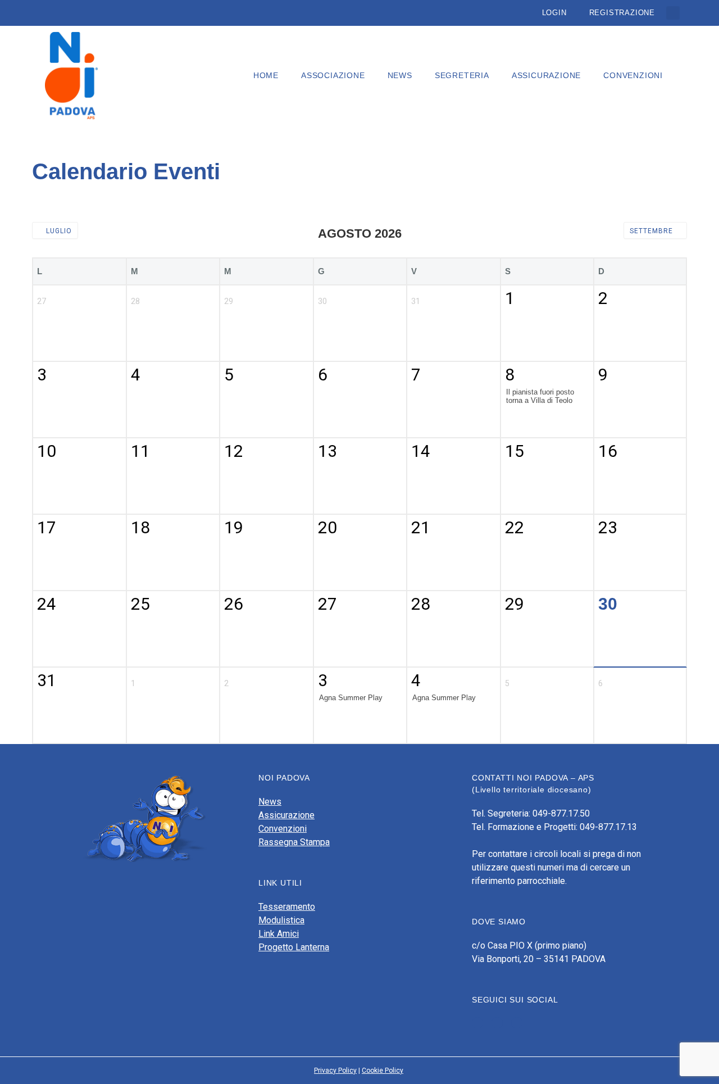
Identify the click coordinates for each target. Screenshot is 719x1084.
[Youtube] (497, 1022)
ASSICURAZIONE (546, 75)
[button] (673, 13)
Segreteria (462, 75)
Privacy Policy (335, 1070)
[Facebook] (477, 1022)
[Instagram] (516, 1022)
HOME (266, 75)
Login (554, 12)
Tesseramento (286, 906)
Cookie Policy (382, 1070)
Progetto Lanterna (293, 947)
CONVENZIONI (633, 75)
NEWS (400, 75)
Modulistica (281, 920)
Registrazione (622, 12)
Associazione (333, 75)
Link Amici (278, 933)
